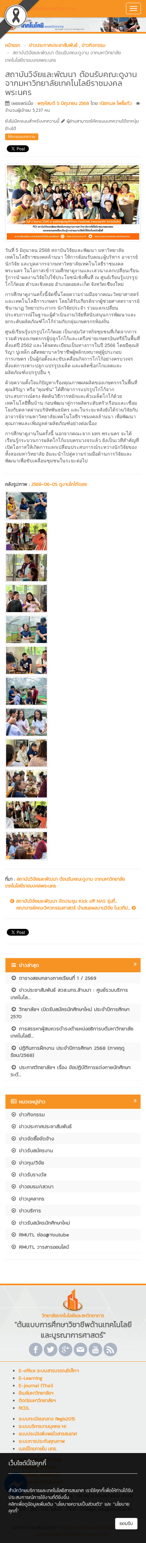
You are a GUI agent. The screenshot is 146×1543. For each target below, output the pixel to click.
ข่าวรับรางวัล (32, 1174)
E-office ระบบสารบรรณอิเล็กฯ (49, 1370)
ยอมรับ (126, 1523)
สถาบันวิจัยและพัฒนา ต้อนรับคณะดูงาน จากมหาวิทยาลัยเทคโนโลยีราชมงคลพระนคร (65, 882)
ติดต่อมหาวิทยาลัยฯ (37, 1400)
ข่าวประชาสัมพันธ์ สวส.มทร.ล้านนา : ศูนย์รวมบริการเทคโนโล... (69, 993)
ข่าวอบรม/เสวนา (35, 1186)
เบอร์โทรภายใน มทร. (38, 1448)
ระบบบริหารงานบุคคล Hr (43, 1426)
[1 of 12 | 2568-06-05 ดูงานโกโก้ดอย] (73, 505)
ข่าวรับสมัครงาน (35, 1150)
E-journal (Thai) (36, 1385)
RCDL (24, 1408)
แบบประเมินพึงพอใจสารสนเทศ (48, 1433)
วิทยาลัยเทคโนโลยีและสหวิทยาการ (40, 8)
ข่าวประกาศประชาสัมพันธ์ (44, 1126)
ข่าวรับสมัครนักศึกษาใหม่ (43, 1223)
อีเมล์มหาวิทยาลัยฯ (36, 1393)
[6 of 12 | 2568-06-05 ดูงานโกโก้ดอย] (73, 660)
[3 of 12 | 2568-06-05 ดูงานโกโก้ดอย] (73, 567)
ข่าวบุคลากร (30, 1198)
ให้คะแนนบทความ (21, 136)
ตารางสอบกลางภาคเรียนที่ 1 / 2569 (56, 978)
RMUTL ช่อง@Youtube (43, 1234)
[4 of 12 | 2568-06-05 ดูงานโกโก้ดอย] (73, 598)
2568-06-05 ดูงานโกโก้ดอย (59, 484)
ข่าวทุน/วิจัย (30, 1163)
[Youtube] (95, 1349)
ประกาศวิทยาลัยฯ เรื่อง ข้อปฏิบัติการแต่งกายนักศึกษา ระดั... (71, 1070)
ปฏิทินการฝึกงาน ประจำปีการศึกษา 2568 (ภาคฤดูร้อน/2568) (68, 1051)
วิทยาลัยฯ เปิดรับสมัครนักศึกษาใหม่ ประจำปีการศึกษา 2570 (70, 1012)
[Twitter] (50, 1349)
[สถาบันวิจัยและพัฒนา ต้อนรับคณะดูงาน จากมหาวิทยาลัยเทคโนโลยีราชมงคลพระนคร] (73, 201)
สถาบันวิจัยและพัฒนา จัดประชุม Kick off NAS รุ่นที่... (65, 901)
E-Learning (30, 1378)
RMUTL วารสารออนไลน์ (43, 1247)
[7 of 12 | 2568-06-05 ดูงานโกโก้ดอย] (73, 691)
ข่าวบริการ (29, 1210)
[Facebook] (35, 1349)
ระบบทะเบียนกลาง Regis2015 (47, 1418)
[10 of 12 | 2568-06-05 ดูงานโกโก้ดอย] (73, 783)
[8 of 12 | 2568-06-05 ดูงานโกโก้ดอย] (73, 722)
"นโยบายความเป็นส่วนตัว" (79, 1504)
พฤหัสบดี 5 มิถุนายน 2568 (63, 103)
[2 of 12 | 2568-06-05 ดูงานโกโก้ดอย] (73, 536)
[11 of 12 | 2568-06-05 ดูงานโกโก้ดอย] (73, 814)
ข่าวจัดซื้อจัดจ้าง (35, 1138)
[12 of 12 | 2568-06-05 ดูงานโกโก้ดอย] (73, 845)
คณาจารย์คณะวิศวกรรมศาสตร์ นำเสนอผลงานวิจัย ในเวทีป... (74, 908)
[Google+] (65, 1349)
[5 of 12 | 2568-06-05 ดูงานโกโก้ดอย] (73, 629)
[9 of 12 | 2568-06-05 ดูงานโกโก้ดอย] (73, 753)
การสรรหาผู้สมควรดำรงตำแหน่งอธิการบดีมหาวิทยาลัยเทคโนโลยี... (72, 1032)
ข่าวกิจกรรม (31, 1114)
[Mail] (80, 1349)
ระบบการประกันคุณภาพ (42, 1441)
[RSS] (110, 1349)
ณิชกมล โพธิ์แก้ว (115, 103)
